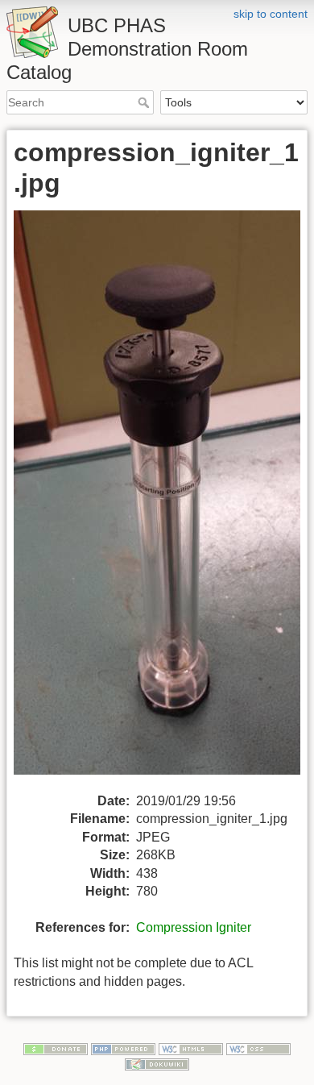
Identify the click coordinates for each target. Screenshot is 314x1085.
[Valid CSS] (258, 1047)
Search (145, 102)
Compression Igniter (193, 927)
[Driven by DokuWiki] (157, 1064)
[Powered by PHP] (123, 1047)
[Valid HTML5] (191, 1047)
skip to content (270, 13)
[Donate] (55, 1047)
